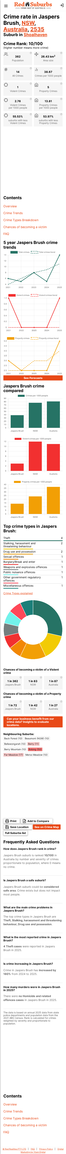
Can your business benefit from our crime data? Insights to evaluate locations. (30, 722)
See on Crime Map (47, 827)
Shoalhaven (35, 34)
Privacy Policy (46, 1149)
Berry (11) (33, 743)
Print (13, 821)
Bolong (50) (35, 749)
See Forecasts (33, 378)
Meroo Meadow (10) (36, 754)
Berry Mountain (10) (15, 749)
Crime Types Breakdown (21, 220)
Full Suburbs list (15, 833)
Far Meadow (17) (13, 754)
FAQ (6, 234)
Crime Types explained (18, 593)
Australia (15, 29)
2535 (37, 29)
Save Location (19, 827)
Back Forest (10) (13, 738)
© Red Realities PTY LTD (14, 1149)
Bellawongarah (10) (15, 743)
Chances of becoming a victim (25, 227)
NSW (28, 23)
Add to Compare (38, 821)
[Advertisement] (33, 162)
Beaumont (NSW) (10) (37, 738)
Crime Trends (13, 213)
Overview (10, 206)
